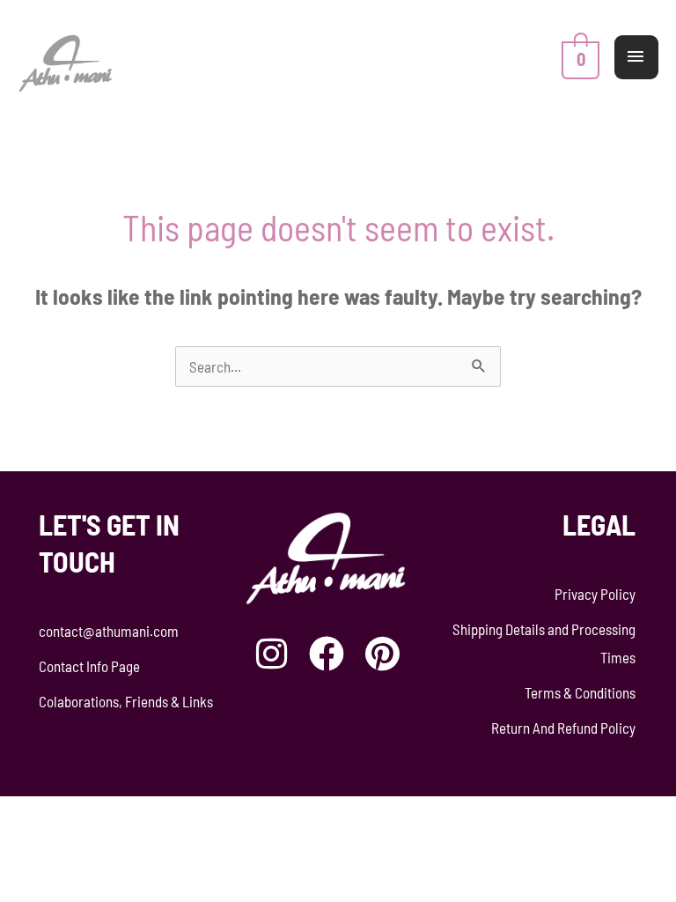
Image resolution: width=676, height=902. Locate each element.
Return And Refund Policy (563, 727)
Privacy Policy (595, 594)
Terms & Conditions (580, 692)
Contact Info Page (89, 666)
